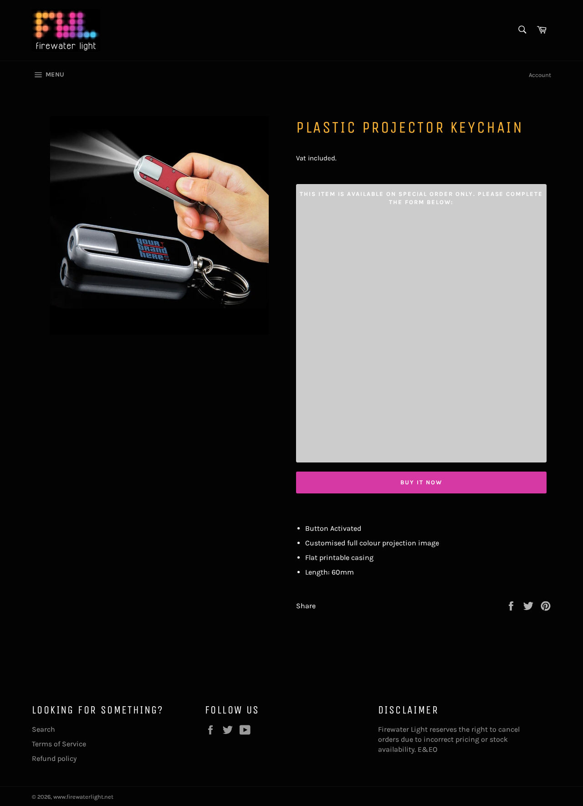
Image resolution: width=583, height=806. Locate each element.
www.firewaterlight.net (83, 796)
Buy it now (421, 482)
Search (43, 729)
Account (540, 75)
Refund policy (54, 758)
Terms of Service (59, 743)
